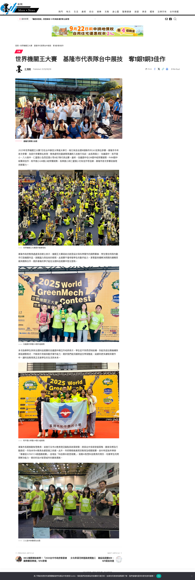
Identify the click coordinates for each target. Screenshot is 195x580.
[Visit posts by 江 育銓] (19, 69)
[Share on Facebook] (155, 69)
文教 (18, 51)
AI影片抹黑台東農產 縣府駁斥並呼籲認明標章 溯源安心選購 (53, 19)
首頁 (17, 45)
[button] (95, 19)
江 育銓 (28, 69)
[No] (191, 576)
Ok (159, 576)
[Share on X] (159, 69)
